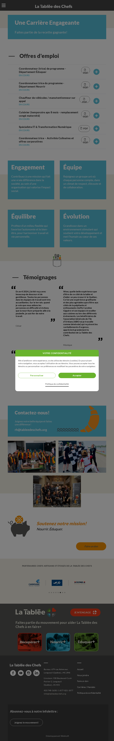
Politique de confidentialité (57, 384)
